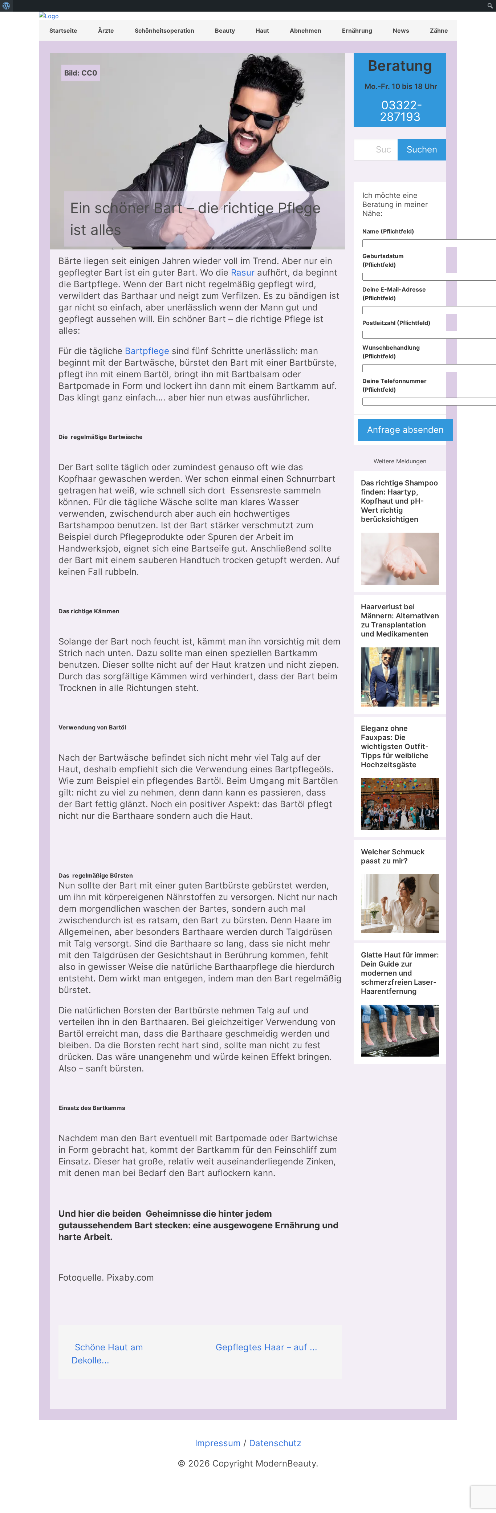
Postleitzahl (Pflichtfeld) (396, 322)
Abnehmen (305, 30)
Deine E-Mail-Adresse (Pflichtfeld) (394, 294)
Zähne (439, 30)
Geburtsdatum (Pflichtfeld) (383, 260)
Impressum (218, 1443)
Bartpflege (147, 351)
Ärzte (106, 30)
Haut (262, 30)
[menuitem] (6, 6)
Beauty (225, 30)
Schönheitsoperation (164, 30)
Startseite (63, 30)
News (401, 30)
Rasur (243, 272)
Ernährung (357, 30)
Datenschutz (275, 1443)
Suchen (422, 149)
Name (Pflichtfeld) (388, 231)
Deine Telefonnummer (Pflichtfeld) (394, 385)
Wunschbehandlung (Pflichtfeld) (391, 352)
